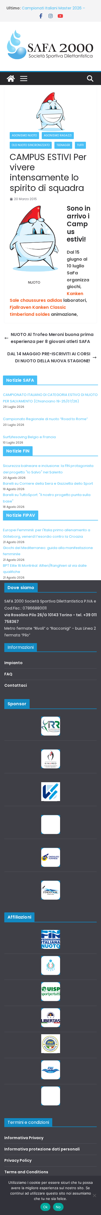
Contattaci (15, 685)
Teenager (63, 145)
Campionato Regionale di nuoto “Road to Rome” (45, 418)
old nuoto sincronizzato (31, 145)
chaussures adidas (41, 300)
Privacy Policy (18, 1160)
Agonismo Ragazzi (58, 135)
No (58, 1207)
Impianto (13, 662)
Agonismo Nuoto (24, 135)
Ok (45, 1207)
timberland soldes (30, 314)
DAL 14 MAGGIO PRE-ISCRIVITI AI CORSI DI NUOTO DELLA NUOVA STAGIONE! (48, 357)
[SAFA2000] (10, 78)
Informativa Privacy (23, 1137)
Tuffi (80, 145)
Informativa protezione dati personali (42, 1149)
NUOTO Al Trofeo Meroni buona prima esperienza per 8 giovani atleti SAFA (52, 338)
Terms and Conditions (26, 1172)
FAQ (8, 674)
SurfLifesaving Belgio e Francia (29, 437)
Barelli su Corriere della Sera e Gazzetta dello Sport (48, 483)
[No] (94, 1195)
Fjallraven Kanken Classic (38, 307)
